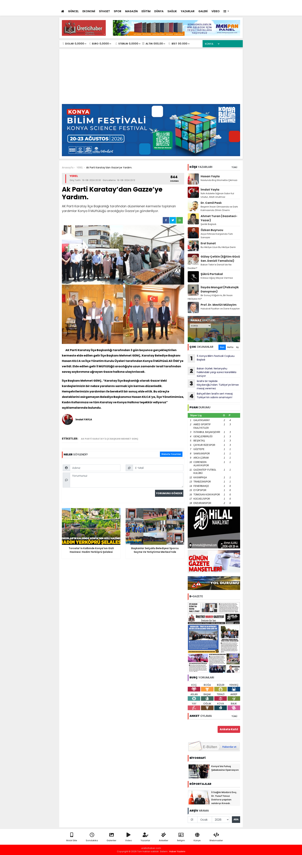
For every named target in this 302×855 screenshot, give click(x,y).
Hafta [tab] (230, 347)
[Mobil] (188, 3)
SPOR (117, 11)
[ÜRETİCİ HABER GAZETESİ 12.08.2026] (214, 637)
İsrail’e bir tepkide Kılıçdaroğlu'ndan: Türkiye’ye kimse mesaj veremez (214, 384)
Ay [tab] (237, 347)
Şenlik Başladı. (209, 224)
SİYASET (104, 11)
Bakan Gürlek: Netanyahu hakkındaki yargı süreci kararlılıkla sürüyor (213, 372)
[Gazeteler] (222, 3)
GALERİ (203, 11)
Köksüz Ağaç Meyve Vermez (217, 278)
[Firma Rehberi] (209, 3)
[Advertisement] (151, 77)
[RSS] (237, 3)
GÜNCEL (73, 11)
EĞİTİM (146, 11)
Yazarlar (145, 840)
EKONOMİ (88, 11)
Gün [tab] (222, 347)
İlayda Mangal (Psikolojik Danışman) (220, 289)
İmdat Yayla (210, 190)
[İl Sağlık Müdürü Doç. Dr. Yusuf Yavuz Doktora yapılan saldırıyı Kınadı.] (199, 797)
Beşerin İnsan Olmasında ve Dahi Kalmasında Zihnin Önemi (219, 208)
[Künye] (230, 3)
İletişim (181, 840)
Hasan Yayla (210, 176)
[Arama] (194, 3)
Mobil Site (71, 840)
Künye (197, 840)
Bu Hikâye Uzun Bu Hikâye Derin (218, 247)
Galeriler (111, 840)
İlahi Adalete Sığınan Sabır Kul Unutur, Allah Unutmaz (217, 195)
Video (128, 840)
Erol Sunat (208, 243)
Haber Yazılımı (177, 851)
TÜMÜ (234, 167)
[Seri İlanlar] (216, 3)
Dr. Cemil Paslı (211, 203)
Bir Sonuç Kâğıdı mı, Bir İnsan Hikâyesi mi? (210, 297)
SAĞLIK (172, 11)
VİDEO (215, 11)
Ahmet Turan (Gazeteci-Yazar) (219, 218)
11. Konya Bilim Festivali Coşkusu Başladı (212, 358)
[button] (226, 11)
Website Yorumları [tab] (171, 454)
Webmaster (216, 840)
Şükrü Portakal (212, 274)
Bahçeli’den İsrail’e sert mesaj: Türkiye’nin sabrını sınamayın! (127, 4)
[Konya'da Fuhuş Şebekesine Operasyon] (199, 771)
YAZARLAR (188, 11)
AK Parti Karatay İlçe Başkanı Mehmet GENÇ (109, 438)
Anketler (163, 840)
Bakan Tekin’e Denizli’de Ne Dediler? (210, 266)
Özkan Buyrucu (212, 230)
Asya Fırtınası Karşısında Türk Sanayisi (217, 235)
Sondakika (92, 840)
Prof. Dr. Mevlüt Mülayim (218, 305)
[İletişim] (202, 3)
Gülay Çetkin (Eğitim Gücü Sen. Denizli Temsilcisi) (220, 259)
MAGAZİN (131, 11)
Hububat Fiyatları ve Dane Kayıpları (220, 308)
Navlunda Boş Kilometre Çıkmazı (219, 180)
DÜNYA (159, 11)
